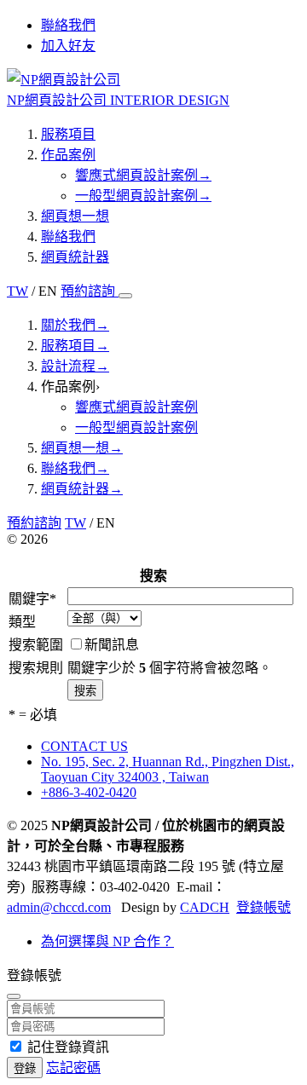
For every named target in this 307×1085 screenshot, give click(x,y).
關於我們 (75, 325)
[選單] (125, 295)
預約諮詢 (90, 291)
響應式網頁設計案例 (143, 175)
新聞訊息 (111, 645)
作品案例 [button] (70, 386)
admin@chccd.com (59, 907)
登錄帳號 (263, 907)
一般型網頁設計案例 (143, 195)
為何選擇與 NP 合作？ (107, 941)
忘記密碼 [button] (73, 1067)
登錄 (25, 1068)
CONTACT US (84, 746)
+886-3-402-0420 (88, 792)
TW (17, 291)
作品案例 (68, 154)
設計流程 (75, 366)
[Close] (13, 996)
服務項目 (68, 134)
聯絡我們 (68, 236)
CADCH (204, 907)
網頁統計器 (75, 257)
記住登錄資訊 (68, 1047)
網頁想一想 (75, 216)
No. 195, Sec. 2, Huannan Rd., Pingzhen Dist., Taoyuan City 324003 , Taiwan (167, 769)
